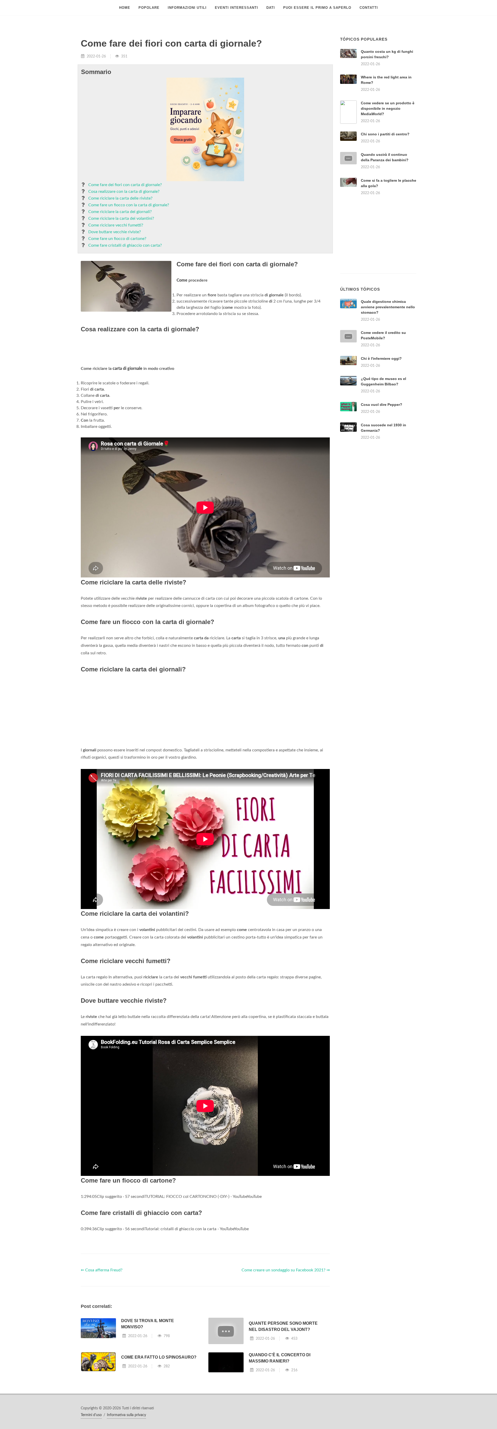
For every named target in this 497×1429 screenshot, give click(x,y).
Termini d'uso (91, 1415)
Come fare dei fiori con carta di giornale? (125, 185)
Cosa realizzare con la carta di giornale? (123, 191)
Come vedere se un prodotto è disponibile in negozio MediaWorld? (387, 108)
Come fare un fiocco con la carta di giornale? (128, 205)
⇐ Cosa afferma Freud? (101, 1270)
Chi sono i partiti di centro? (385, 134)
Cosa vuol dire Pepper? (381, 404)
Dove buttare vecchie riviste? (114, 232)
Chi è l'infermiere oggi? (381, 358)
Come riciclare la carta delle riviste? (120, 198)
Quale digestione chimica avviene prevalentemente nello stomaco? (388, 306)
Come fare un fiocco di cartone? (117, 239)
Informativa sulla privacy (126, 1415)
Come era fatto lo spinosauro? (158, 1357)
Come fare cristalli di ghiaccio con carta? (125, 245)
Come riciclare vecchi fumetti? (115, 225)
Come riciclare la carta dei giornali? (120, 212)
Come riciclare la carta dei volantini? (121, 218)
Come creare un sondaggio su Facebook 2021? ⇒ (286, 1270)
